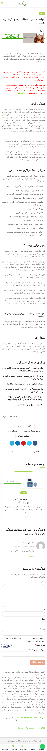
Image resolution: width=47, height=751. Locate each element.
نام (44, 609)
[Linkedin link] (17, 443)
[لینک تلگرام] (12, 443)
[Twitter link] (29, 443)
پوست (18, 426)
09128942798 (35, 718)
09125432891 (23, 93)
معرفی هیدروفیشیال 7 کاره (24, 499)
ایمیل (43, 619)
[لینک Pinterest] (23, 443)
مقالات (42, 13)
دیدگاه (42, 582)
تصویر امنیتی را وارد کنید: (37, 650)
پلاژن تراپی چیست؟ (34, 245)
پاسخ (32, 556)
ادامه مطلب (23, 517)
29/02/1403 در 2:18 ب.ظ (24, 546)
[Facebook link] (35, 443)
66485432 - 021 (23, 718)
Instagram (22, 728)
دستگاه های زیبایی (23, 436)
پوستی (4, 115)
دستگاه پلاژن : (37, 103)
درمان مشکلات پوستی (32, 431)
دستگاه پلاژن (12, 431)
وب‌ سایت (41, 629)
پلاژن (29, 426)
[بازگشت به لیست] (23, 451)
